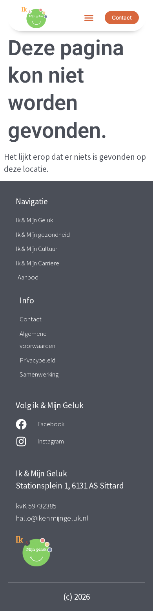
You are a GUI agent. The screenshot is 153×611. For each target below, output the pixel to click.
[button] (88, 17)
